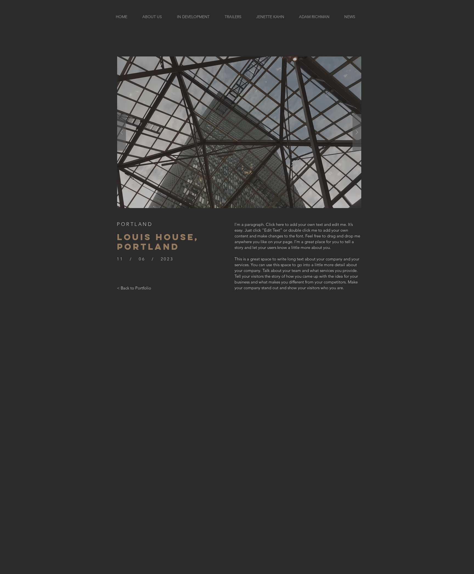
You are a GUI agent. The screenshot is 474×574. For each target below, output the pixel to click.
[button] (239, 132)
